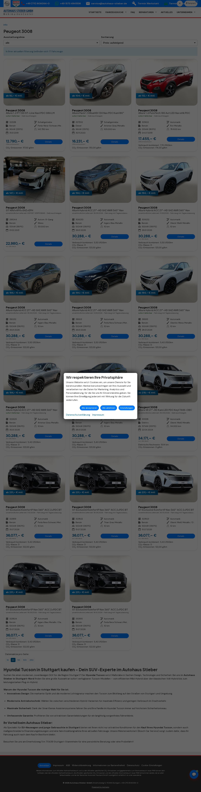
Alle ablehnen (108, 408)
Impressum (98, 414)
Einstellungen (126, 408)
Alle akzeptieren (89, 408)
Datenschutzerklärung (78, 414)
